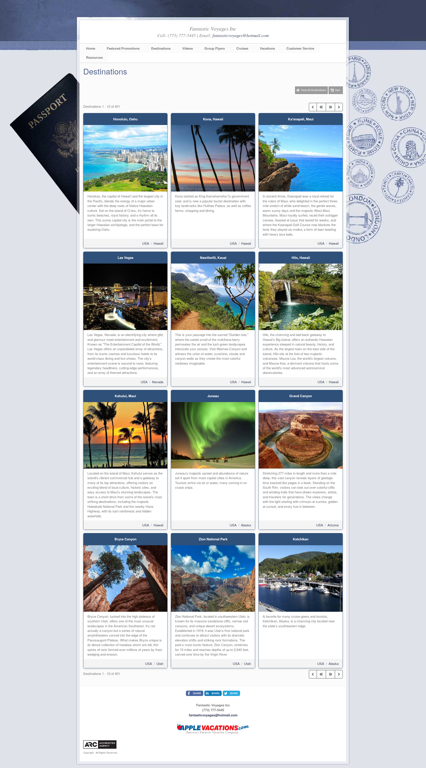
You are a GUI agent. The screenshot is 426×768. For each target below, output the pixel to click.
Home (90, 48)
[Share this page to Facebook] (194, 693)
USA (145, 243)
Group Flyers (214, 48)
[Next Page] (339, 107)
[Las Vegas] (125, 296)
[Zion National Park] (213, 578)
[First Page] (321, 107)
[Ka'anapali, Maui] (301, 157)
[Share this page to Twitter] (231, 693)
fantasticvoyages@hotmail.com (241, 35)
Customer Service (300, 48)
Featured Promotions (123, 48)
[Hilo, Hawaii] (301, 296)
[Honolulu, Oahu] (125, 157)
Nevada (157, 381)
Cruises (242, 48)
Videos (187, 48)
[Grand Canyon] (301, 434)
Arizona (333, 525)
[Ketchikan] (301, 578)
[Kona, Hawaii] (213, 157)
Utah (159, 663)
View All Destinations (313, 90)
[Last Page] (330, 107)
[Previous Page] (313, 107)
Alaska (246, 525)
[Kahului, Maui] (125, 434)
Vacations (267, 48)
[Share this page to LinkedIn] (213, 693)
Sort (337, 90)
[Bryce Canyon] (125, 578)
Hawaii (158, 243)
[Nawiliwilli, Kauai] (213, 296)
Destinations (161, 48)
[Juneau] (213, 434)
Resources (94, 57)
